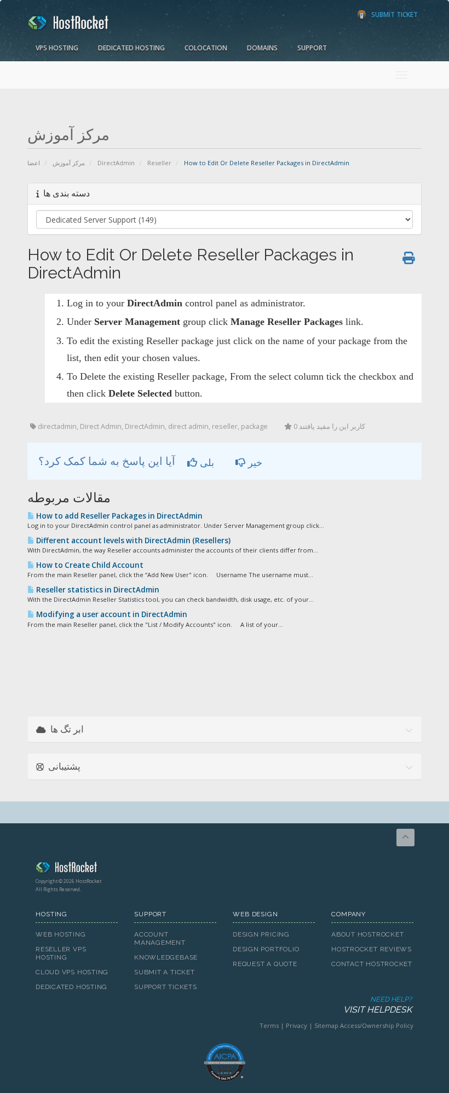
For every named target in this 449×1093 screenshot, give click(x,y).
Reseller (159, 163)
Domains (262, 48)
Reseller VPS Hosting (61, 953)
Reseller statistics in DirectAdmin (96, 590)
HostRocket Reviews (371, 949)
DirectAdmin (116, 163)
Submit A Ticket (164, 972)
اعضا (33, 163)
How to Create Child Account (88, 565)
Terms (269, 1025)
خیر (253, 462)
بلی (205, 462)
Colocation (206, 48)
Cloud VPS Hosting (72, 972)
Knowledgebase (166, 957)
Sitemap (326, 1025)
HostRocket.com (224, 869)
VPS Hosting (57, 48)
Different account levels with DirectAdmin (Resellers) (132, 540)
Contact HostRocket (371, 964)
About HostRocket (367, 934)
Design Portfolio (266, 949)
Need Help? (377, 1005)
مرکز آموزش (69, 163)
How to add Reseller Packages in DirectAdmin (118, 516)
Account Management (160, 938)
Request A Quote (265, 964)
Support (312, 48)
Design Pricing (261, 934)
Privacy (296, 1025)
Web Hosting (61, 934)
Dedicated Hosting (131, 48)
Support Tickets (165, 987)
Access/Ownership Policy (376, 1025)
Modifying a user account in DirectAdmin (110, 614)
